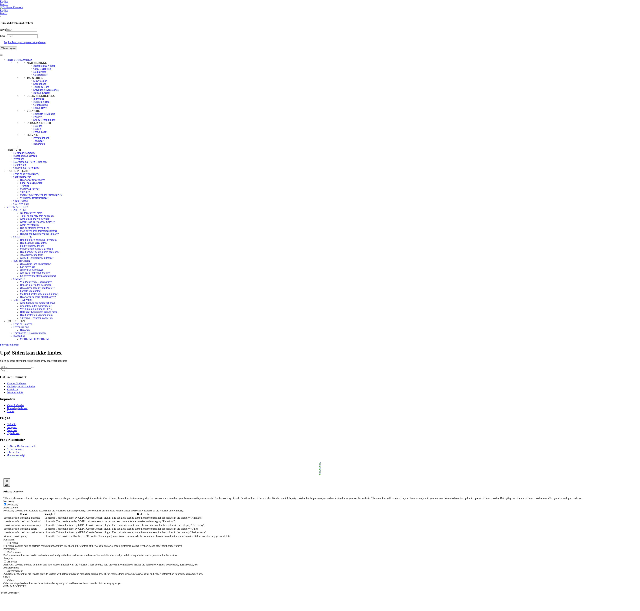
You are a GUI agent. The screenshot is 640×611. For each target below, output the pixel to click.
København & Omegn (25, 155)
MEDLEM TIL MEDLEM (34, 339)
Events (10, 411)
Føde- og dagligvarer (31, 182)
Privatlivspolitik (15, 392)
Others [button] (6, 576)
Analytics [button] (8, 558)
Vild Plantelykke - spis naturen (36, 281)
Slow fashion (40, 80)
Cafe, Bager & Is (42, 68)
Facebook (12, 430)
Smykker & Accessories (45, 89)
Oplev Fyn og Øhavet (31, 269)
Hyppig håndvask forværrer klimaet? (39, 233)
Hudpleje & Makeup (44, 113)
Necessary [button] (8, 501)
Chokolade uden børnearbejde (36, 305)
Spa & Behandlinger (44, 119)
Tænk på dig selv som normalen (37, 215)
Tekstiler (24, 185)
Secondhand (39, 83)
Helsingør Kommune (24, 152)
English (4, 1)
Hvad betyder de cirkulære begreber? (39, 251)
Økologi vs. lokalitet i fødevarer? (37, 287)
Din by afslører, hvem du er (34, 227)
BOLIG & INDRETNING (41, 95)
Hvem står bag (21, 327)
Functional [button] (8, 539)
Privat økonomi (41, 137)
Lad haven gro (27, 266)
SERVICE (32, 134)
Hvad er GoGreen (22, 324)
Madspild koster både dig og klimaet (39, 293)
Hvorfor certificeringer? (32, 179)
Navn (3, 29)
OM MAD (19, 278)
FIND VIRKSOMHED (19, 59)
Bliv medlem (13, 452)
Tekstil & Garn (41, 86)
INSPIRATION (21, 260)
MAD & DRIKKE (37, 62)
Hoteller (37, 125)
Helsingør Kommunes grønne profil (39, 312)
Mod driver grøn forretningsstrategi (38, 230)
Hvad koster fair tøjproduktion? (36, 315)
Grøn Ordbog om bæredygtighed (37, 302)
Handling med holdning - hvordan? (38, 239)
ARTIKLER (20, 209)
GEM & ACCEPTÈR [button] (14, 586)
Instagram (12, 427)
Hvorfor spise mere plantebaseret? (38, 296)
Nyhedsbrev (13, 433)
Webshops (18, 158)
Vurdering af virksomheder (21, 386)
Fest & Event (40, 131)
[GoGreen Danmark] (11, 7)
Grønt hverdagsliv (29, 224)
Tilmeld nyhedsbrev (17, 408)
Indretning (38, 98)
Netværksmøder (15, 449)
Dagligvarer (39, 71)
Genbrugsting (40, 104)
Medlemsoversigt (16, 455)
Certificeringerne (22, 176)
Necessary (12, 504)
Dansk (3, 13)
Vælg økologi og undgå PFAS (36, 309)
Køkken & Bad (41, 101)
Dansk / (4, 4)
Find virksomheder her (32, 245)
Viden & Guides (15, 405)
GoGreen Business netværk (21, 446)
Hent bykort (19, 164)
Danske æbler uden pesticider (35, 284)
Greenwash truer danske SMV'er (37, 221)
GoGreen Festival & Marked (35, 272)
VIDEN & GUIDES (17, 206)
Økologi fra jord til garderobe (35, 263)
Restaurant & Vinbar (44, 65)
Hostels (37, 128)
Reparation (39, 143)
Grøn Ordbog (20, 200)
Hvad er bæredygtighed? (26, 173)
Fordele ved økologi (30, 290)
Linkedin (11, 424)
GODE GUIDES (22, 236)
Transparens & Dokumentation (29, 333)
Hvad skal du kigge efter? (33, 242)
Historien (25, 330)
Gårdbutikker (40, 74)
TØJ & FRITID (35, 77)
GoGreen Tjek (21, 203)
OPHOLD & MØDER (39, 122)
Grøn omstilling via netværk (35, 218)
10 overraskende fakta (31, 254)
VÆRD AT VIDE (22, 299)
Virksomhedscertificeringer (34, 197)
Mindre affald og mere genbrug (36, 248)
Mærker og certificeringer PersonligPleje (41, 194)
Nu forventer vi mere (31, 212)
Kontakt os (19, 336)
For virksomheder (9, 344)
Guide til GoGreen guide (26, 167)
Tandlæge (38, 140)
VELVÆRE (33, 110)
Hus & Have (40, 107)
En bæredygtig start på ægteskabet (38, 275)
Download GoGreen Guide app (30, 161)
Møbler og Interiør (29, 188)
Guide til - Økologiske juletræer (36, 257)
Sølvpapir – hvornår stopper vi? (36, 318)
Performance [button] (10, 548)
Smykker (25, 191)
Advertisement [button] (11, 567)
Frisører (37, 116)
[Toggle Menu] (1, 55)
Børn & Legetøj (41, 92)
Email (3, 36)
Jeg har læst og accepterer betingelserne (25, 42)
